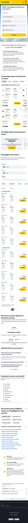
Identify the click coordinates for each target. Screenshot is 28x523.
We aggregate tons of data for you (9, 491)
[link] (12, 147)
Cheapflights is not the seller (8, 488)
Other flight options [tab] (6, 422)
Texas (7, 498)
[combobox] (5, 13)
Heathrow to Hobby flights (7, 437)
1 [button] (12, 309)
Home (3, 498)
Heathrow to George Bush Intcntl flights (10, 439)
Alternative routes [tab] (6, 416)
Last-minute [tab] (15, 81)
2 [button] (15, 309)
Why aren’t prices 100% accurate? (10, 493)
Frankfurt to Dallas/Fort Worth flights (9, 433)
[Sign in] (23, 3)
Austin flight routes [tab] (16, 416)
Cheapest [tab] (4, 81)
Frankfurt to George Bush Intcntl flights (9, 443)
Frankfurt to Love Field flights (7, 446)
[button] (10, 9)
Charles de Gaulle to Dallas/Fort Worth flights (11, 429)
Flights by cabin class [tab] (17, 419)
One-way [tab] (22, 81)
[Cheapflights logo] (5, 2)
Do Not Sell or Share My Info (14, 512)
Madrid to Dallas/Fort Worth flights (9, 435)
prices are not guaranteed (6, 484)
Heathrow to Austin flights (7, 441)
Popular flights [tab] (16, 422)
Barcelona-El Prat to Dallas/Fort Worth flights (11, 444)
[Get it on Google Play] (11, 519)
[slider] (26, 180)
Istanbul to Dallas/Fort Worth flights (9, 448)
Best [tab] (9, 81)
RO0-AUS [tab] (11, 339)
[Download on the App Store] (17, 519)
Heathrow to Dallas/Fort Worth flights (9, 431)
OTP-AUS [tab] (14, 327)
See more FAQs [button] (14, 369)
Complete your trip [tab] (6, 419)
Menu (26, 1)
